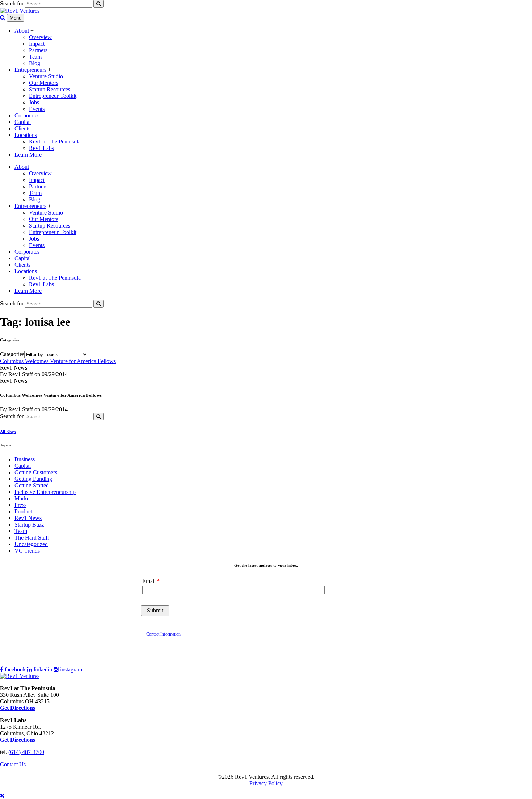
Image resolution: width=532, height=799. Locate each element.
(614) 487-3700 (26, 752)
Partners (38, 50)
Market (22, 498)
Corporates (26, 115)
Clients (22, 128)
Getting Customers (35, 472)
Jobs (34, 102)
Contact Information (163, 634)
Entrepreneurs (30, 70)
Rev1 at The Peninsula (55, 141)
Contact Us (13, 764)
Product (23, 511)
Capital (22, 122)
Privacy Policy (266, 783)
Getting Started (31, 485)
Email (149, 581)
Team (35, 57)
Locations (25, 135)
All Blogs (8, 431)
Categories (12, 354)
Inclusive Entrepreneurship (45, 492)
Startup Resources (49, 89)
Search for (12, 3)
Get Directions (17, 740)
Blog (34, 63)
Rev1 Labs (41, 148)
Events (37, 109)
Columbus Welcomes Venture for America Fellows (58, 361)
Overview (40, 37)
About (21, 31)
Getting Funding (33, 479)
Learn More (28, 154)
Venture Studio (46, 76)
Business (24, 459)
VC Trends (27, 551)
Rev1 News (28, 518)
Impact (37, 44)
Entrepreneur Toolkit (52, 96)
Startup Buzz (29, 524)
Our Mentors (43, 83)
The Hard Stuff (31, 537)
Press (20, 505)
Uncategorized (31, 544)
